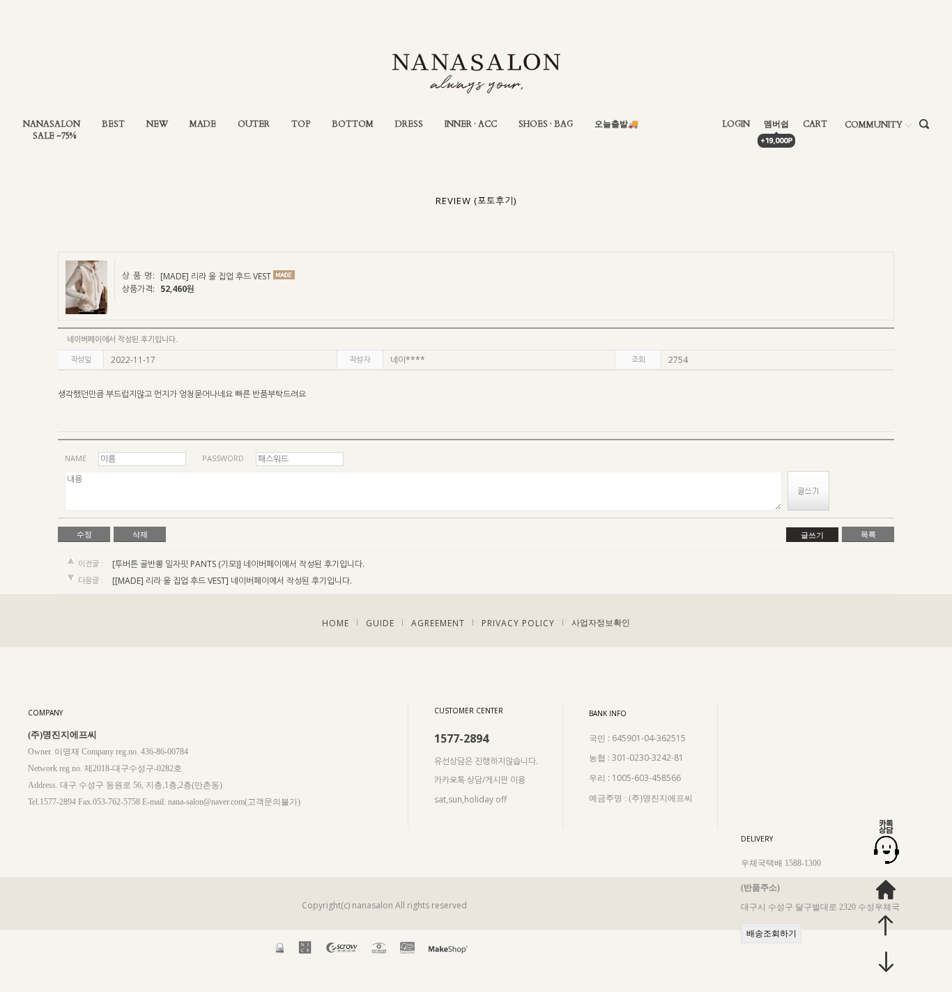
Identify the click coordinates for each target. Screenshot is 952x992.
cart (815, 124)
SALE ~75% (54, 136)
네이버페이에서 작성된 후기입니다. (303, 564)
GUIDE (380, 622)
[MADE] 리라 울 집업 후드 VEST (215, 277)
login (736, 124)
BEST (113, 124)
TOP (300, 124)
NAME (75, 458)
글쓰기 (812, 535)
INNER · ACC (471, 124)
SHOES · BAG (546, 124)
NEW (157, 124)
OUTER (254, 124)
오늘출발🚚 (616, 124)
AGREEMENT (438, 622)
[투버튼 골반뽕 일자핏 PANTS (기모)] (176, 564)
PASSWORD (223, 458)
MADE (203, 124)
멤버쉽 (776, 124)
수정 (84, 534)
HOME (335, 622)
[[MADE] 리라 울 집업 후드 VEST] (170, 581)
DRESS (409, 124)
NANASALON (51, 124)
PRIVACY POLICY (518, 622)
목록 (868, 534)
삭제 (140, 534)
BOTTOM (353, 124)
